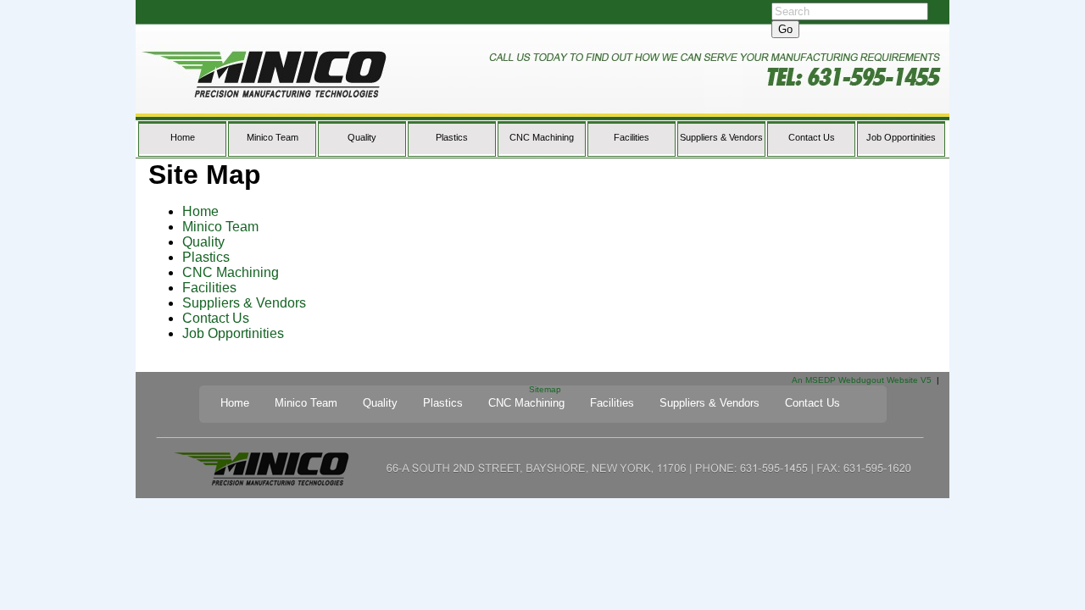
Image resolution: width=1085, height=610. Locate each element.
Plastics (452, 137)
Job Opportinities (901, 137)
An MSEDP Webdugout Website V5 (862, 380)
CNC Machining (541, 137)
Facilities (631, 137)
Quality (362, 137)
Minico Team (272, 137)
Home (182, 137)
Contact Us (811, 137)
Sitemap (545, 389)
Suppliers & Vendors (721, 137)
